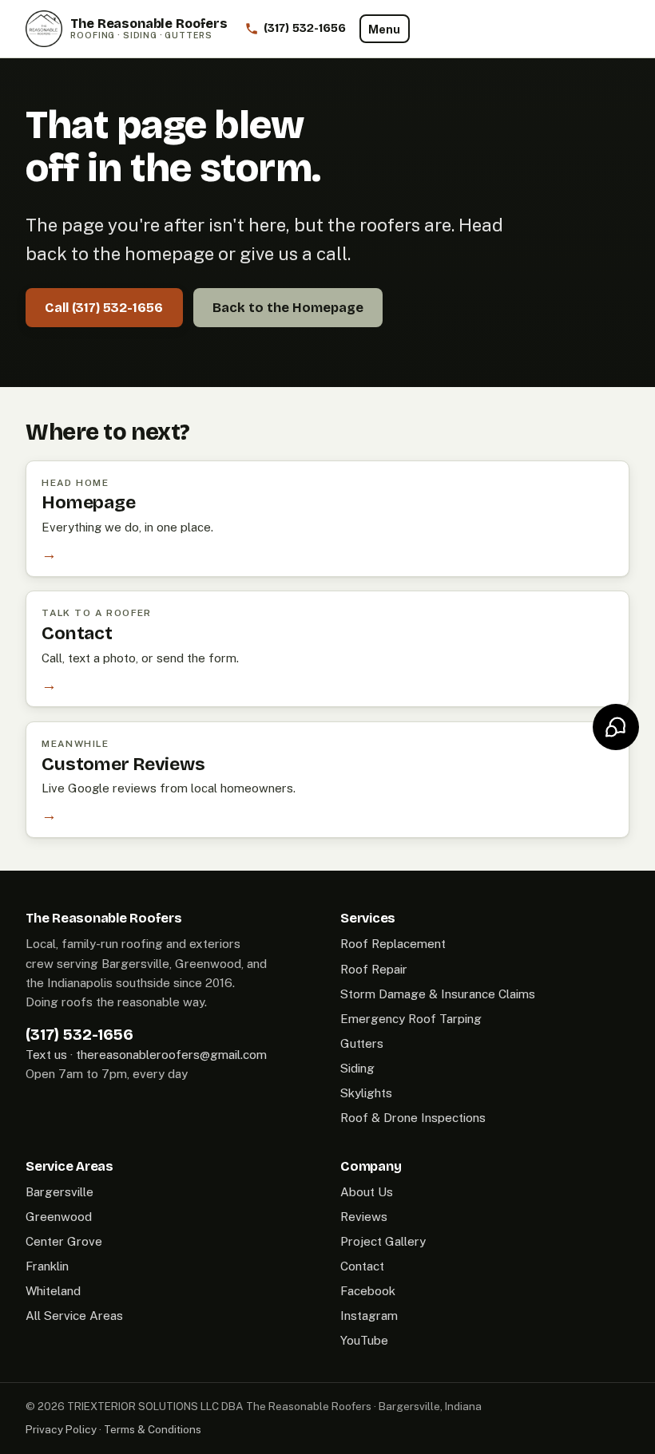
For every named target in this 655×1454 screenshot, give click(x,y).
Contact (362, 1266)
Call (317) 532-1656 (104, 307)
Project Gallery (383, 1241)
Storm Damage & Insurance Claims (437, 994)
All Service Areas (74, 1315)
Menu (384, 29)
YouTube (364, 1340)
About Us (366, 1192)
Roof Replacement (393, 943)
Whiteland (53, 1291)
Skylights (366, 1093)
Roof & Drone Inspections (413, 1117)
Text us (46, 1054)
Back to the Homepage (287, 307)
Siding (357, 1068)
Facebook (367, 1291)
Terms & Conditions (152, 1429)
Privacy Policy (61, 1429)
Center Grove (64, 1241)
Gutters (361, 1043)
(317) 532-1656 (79, 1034)
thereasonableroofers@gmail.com (171, 1054)
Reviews (363, 1216)
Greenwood (59, 1216)
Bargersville (59, 1192)
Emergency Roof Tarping (411, 1018)
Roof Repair (373, 969)
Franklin (47, 1266)
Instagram (369, 1315)
